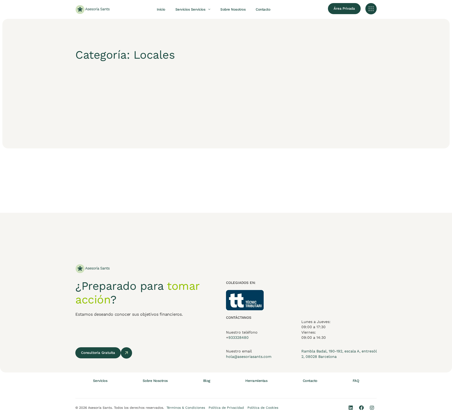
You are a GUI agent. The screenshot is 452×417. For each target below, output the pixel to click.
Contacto (310, 381)
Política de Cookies (262, 407)
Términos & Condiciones (185, 407)
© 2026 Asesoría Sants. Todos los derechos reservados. (119, 407)
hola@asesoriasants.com (248, 356)
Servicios (100, 381)
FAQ (356, 381)
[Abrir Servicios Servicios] (209, 9)
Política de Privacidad (226, 407)
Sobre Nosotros (155, 381)
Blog (206, 381)
